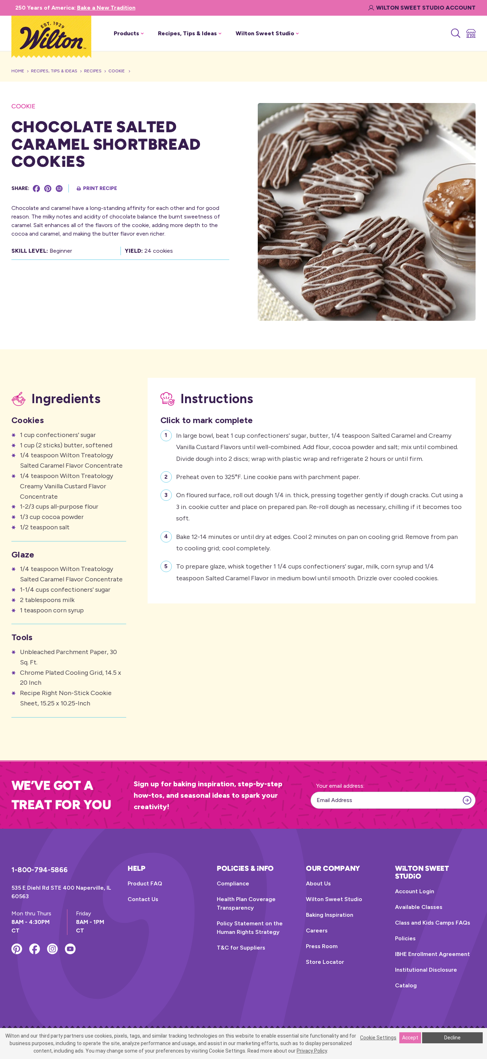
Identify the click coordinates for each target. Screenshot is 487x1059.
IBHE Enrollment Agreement (432, 954)
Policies (405, 938)
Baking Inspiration (329, 914)
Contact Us (143, 899)
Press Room (322, 946)
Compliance (233, 883)
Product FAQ (145, 883)
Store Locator (325, 961)
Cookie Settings (378, 1037)
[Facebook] (36, 188)
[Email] (59, 188)
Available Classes (418, 907)
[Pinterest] (47, 188)
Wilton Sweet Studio (334, 899)
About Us (318, 883)
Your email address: (340, 785)
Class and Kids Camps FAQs (432, 922)
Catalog (406, 985)
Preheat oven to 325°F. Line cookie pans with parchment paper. (268, 477)
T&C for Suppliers (241, 947)
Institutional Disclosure (426, 969)
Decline (452, 1037)
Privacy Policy (312, 1051)
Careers (317, 930)
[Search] (455, 33)
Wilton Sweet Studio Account (426, 7)
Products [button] (126, 33)
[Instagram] (52, 949)
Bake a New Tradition (106, 7)
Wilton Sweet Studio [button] (265, 33)
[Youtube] (70, 949)
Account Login (414, 891)
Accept (410, 1037)
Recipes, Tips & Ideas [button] (187, 33)
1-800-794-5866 (39, 869)
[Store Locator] (470, 33)
